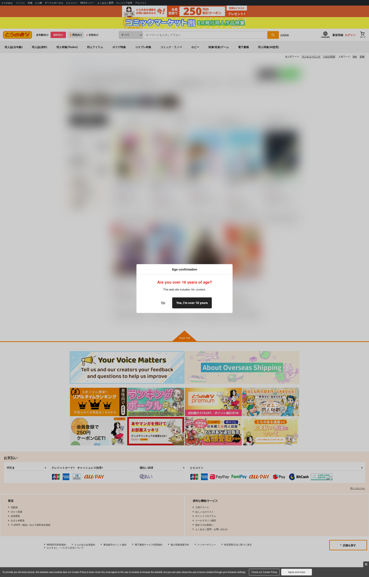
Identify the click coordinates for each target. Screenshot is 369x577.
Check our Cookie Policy (264, 572)
